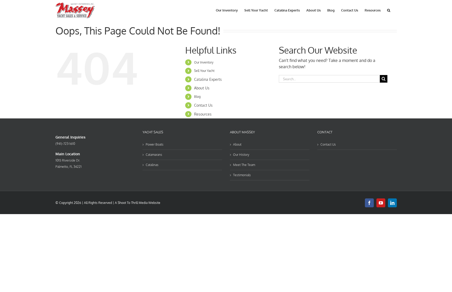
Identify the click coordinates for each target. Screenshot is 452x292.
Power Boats (154, 144)
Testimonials (242, 175)
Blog (197, 97)
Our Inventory (203, 62)
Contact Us (203, 105)
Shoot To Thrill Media (133, 203)
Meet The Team (244, 165)
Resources (203, 114)
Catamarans (154, 155)
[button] (388, 10)
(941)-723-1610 (65, 144)
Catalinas (152, 165)
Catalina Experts (208, 79)
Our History (241, 155)
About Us (202, 88)
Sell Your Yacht (204, 71)
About (237, 144)
